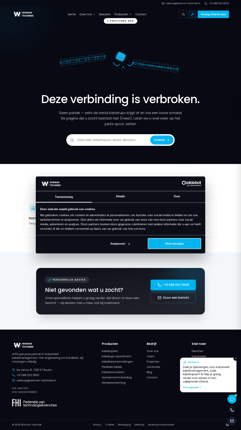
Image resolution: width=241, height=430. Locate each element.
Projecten (153, 361)
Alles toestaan (174, 243)
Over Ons (85, 14)
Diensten (105, 14)
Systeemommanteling (117, 377)
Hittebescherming (114, 383)
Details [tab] (120, 196)
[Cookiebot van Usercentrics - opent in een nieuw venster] (184, 184)
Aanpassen (117, 243)
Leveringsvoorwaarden (161, 424)
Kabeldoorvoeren (113, 372)
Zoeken (159, 140)
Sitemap (139, 424)
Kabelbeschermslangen (117, 361)
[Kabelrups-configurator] (192, 14)
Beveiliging (124, 424)
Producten (121, 14)
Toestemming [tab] (64, 196)
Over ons (153, 351)
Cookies (109, 424)
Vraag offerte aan (213, 14)
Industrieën (199, 356)
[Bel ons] (231, 410)
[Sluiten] (235, 358)
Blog (149, 372)
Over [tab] (177, 196)
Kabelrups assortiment (116, 356)
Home (72, 14)
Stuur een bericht (176, 297)
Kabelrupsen (110, 351)
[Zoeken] (183, 14)
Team (151, 356)
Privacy (97, 424)
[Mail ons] (231, 420)
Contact (140, 14)
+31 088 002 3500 (176, 285)
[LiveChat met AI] (231, 399)
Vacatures (153, 367)
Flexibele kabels (112, 367)
